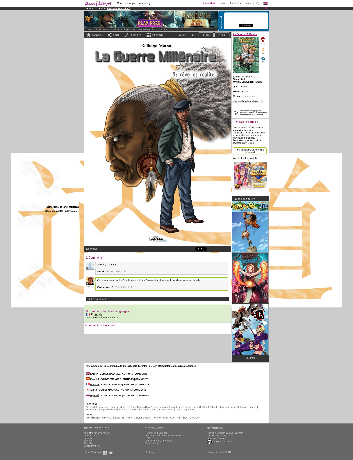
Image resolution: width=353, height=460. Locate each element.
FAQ (147, 438)
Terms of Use (151, 443)
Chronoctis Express (119, 407)
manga (116, 29)
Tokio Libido (176, 407)
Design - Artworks (102, 417)
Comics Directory (102, 29)
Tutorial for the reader (156, 433)
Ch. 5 (157, 29)
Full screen (135, 35)
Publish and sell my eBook (220, 435)
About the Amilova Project (96, 433)
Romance (157, 417)
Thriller (179, 417)
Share (116, 35)
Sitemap (149, 452)
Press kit (88, 438)
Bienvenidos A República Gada (101, 409)
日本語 (93, 390)
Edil (153, 409)
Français (96, 314)
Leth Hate (161, 409)
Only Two (122, 409)
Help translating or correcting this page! (250, 151)
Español (94, 379)
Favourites (97, 35)
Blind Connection (227, 407)
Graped (252, 407)
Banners (88, 440)
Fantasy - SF (118, 417)
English (94, 374)
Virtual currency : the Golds (158, 440)
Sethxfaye (242, 407)
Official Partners (92, 446)
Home (88, 29)
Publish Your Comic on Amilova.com (225, 433)
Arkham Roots (190, 407)
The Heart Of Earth (208, 407)
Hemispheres (101, 407)
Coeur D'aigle (182, 409)
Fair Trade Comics (216, 438)
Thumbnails (157, 35)
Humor (129, 417)
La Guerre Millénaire (141, 29)
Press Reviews (91, 435)
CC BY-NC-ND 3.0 (221, 441)
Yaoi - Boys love (192, 417)
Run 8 (171, 409)
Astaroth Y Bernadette (139, 409)
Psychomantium (161, 407)
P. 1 (165, 29)
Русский (94, 395)
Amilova (90, 407)
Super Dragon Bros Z (141, 407)
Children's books (142, 417)
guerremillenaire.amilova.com (248, 101)
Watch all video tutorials (245, 158)
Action (126, 29)
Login (223, 3)
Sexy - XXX (168, 417)
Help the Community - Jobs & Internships (165, 435)
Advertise (88, 443)
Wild (192, 409)
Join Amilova (209, 3)
